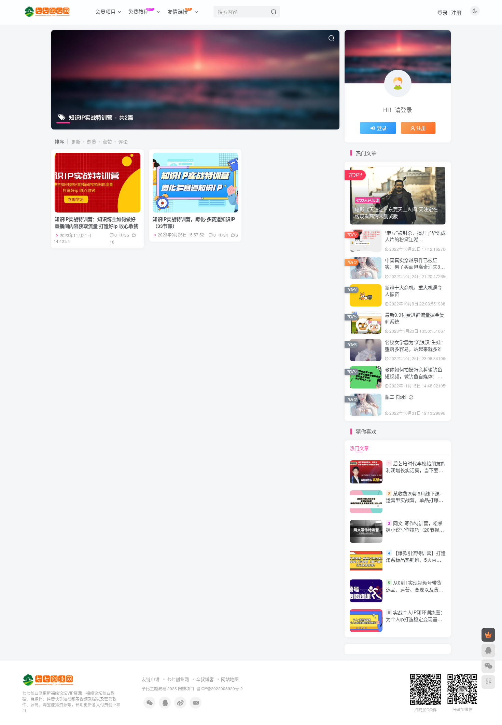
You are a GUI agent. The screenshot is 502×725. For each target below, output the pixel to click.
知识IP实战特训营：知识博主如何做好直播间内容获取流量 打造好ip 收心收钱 (96, 222)
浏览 (91, 141)
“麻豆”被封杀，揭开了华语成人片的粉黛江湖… (415, 236)
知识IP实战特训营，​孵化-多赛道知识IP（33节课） (194, 222)
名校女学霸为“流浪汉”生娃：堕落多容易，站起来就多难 (415, 345)
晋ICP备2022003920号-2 (219, 688)
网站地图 (230, 679)
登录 (442, 12)
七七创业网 (178, 679)
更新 (76, 141)
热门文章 (359, 447)
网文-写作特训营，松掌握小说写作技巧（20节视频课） (415, 530)
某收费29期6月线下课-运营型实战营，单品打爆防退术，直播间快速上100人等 (414, 503)
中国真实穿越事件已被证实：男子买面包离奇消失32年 (414, 267)
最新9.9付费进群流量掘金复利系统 (414, 318)
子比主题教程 (154, 688)
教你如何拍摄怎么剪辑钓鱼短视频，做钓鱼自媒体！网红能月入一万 (413, 376)
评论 (123, 141)
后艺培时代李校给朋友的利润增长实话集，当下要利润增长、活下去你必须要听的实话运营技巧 (416, 473)
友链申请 (150, 679)
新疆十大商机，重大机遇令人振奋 (413, 291)
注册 (456, 12)
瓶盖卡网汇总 (399, 396)
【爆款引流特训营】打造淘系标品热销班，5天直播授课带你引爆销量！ (416, 559)
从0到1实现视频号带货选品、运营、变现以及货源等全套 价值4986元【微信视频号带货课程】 (414, 592)
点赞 (107, 141)
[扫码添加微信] (488, 666)
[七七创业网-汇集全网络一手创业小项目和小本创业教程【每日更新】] (48, 679)
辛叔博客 (205, 679)
